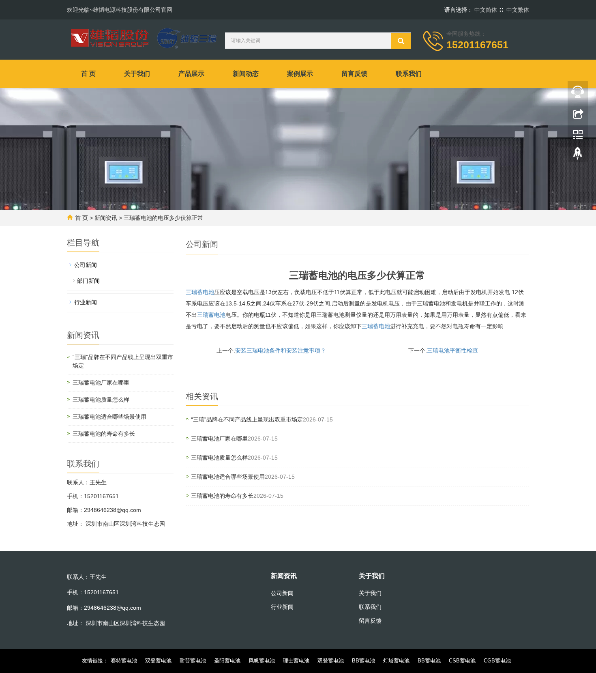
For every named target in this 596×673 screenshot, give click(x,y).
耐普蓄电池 (193, 661)
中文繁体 (517, 9)
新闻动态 (246, 73)
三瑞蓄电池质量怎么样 (219, 457)
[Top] (578, 155)
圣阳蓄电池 (227, 661)
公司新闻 (85, 265)
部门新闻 (88, 280)
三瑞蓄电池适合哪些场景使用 (228, 476)
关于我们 (137, 73)
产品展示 (191, 73)
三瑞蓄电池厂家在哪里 (219, 438)
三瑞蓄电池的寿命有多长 (222, 495)
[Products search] (401, 41)
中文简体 (485, 9)
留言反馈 (354, 73)
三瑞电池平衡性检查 (452, 350)
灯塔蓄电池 (396, 661)
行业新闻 (85, 302)
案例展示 (300, 73)
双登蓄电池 (158, 661)
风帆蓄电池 (262, 661)
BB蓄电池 (363, 661)
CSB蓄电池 (462, 661)
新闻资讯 (105, 218)
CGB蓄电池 (497, 661)
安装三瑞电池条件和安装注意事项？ (280, 350)
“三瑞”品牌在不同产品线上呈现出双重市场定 (247, 419)
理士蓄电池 (296, 661)
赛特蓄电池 (124, 661)
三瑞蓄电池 (200, 292)
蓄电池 (211, 315)
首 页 (88, 73)
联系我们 (409, 73)
